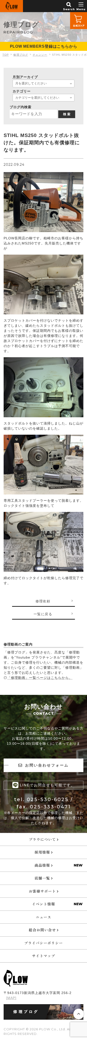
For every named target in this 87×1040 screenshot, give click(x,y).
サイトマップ (43, 955)
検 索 (66, 114)
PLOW (11, 6)
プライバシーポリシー (43, 942)
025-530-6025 (48, 799)
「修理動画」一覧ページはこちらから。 (39, 678)
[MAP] (11, 998)
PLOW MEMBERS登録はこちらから (43, 46)
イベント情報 (43, 903)
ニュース (43, 916)
